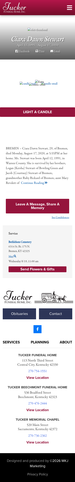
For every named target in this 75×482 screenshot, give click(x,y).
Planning (40, 342)
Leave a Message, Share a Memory (38, 206)
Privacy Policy (37, 474)
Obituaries (19, 314)
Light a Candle (37, 112)
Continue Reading (33, 183)
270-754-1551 (37, 371)
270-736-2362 (37, 435)
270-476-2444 (37, 403)
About (66, 342)
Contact (55, 314)
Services (11, 342)
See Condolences (60, 217)
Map (11, 256)
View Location (37, 377)
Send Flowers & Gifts (37, 269)
